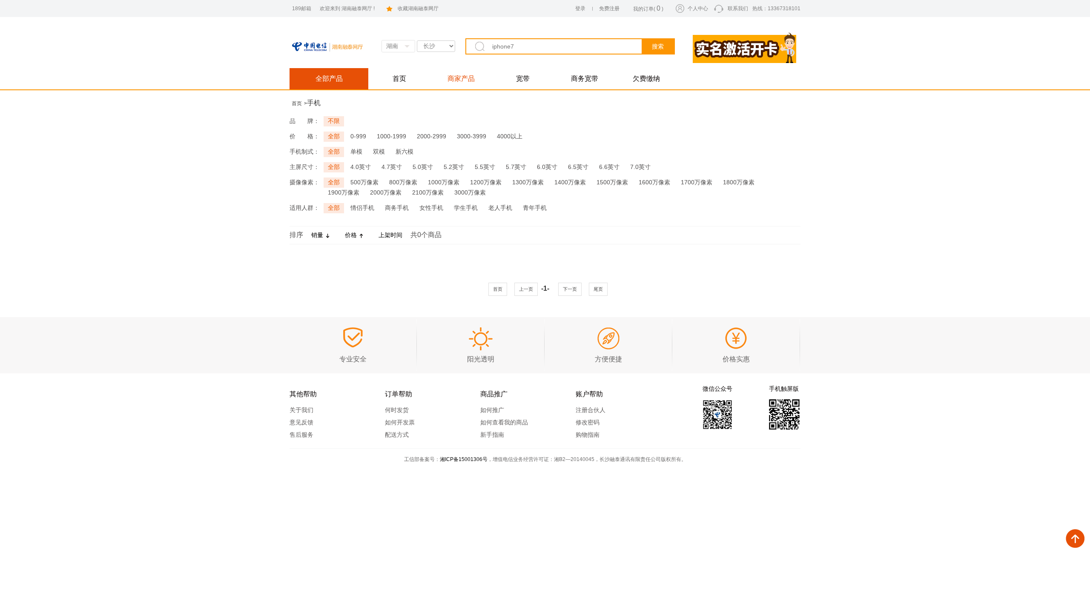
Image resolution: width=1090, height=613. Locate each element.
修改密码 (588, 422)
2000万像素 (386, 192)
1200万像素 (486, 182)
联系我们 (738, 8)
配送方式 (397, 434)
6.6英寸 (609, 166)
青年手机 (535, 207)
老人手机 (500, 207)
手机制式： (304, 151)
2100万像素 (428, 192)
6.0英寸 (547, 166)
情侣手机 (362, 207)
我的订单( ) (648, 8)
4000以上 (509, 136)
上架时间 (390, 235)
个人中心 (698, 8)
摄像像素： (304, 182)
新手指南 (492, 434)
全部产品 (329, 78)
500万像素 (364, 182)
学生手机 (466, 207)
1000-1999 (391, 136)
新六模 (404, 151)
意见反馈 (301, 422)
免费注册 (609, 8)
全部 (334, 136)
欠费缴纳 (646, 78)
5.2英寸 (454, 166)
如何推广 (492, 410)
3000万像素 (470, 192)
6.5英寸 (578, 166)
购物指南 (588, 434)
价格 (351, 235)
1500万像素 (612, 182)
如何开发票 (400, 422)
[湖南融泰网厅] (336, 43)
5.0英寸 (423, 166)
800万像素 (403, 182)
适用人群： (304, 207)
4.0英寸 (360, 166)
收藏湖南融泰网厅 (418, 8)
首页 (399, 78)
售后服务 (301, 434)
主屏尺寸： (304, 166)
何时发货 (397, 410)
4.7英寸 (392, 166)
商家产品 (461, 78)
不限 (334, 120)
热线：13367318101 (776, 8)
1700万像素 (696, 182)
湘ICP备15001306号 (464, 459)
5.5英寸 (485, 166)
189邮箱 (301, 8)
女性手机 (431, 207)
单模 (356, 151)
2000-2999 (431, 136)
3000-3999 (471, 136)
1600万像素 (654, 182)
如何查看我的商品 (504, 422)
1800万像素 (738, 182)
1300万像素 (528, 182)
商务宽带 (584, 78)
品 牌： (304, 120)
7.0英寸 (640, 166)
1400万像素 (570, 182)
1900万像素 (343, 192)
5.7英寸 (516, 166)
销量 (317, 235)
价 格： (304, 136)
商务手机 (397, 207)
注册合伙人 (590, 410)
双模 (379, 151)
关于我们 (301, 410)
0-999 (358, 136)
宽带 (523, 78)
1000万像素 (443, 182)
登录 (580, 8)
